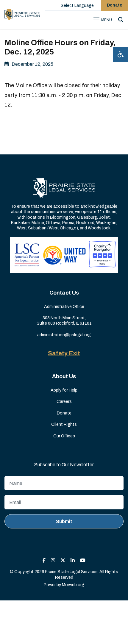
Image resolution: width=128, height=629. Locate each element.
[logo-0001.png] (22, 14)
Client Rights (64, 424)
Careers (64, 401)
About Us (64, 376)
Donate (114, 5)
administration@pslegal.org (64, 335)
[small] (44, 560)
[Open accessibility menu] (120, 54)
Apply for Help (64, 390)
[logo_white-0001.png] (64, 187)
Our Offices (64, 436)
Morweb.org (73, 585)
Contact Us (64, 293)
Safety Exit (64, 353)
